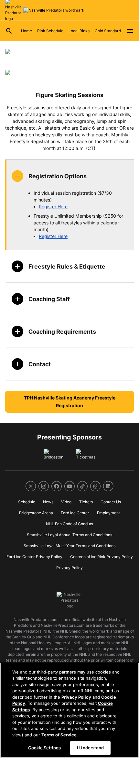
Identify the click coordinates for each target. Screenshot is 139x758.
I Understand (90, 747)
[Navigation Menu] (130, 31)
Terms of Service (59, 734)
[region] (69, 710)
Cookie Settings (44, 747)
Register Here (53, 206)
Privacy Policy (76, 697)
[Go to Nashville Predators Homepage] (53, 10)
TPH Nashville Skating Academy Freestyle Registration (69, 401)
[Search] (9, 31)
